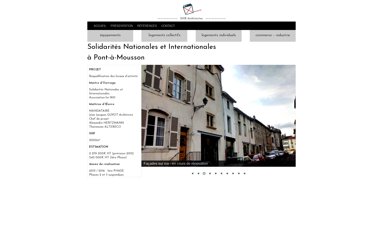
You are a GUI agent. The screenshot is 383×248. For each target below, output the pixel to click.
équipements (110, 35)
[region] (218, 123)
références (147, 26)
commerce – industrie (273, 35)
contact (168, 26)
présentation (122, 26)
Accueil (100, 26)
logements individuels (218, 35)
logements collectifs (164, 35)
